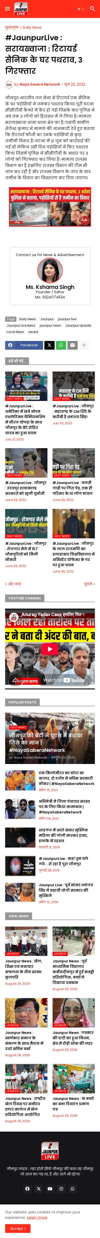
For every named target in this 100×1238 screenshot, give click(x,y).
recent (33, 332)
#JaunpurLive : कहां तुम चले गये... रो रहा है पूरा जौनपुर (63, 861)
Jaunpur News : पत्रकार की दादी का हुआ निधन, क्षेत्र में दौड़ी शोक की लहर (73, 1038)
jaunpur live (67, 319)
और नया (14, 584)
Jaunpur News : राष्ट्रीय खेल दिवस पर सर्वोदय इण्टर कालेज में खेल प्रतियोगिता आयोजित (25, 1106)
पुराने (88, 584)
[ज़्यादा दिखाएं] (84, 345)
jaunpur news (50, 325)
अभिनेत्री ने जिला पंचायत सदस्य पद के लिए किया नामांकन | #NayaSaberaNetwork (64, 807)
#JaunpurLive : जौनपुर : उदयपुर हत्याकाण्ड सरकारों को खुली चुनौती (25, 488)
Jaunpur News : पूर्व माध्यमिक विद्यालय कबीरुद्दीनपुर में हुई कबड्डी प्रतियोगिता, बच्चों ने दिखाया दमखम (73, 972)
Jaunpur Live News (21, 325)
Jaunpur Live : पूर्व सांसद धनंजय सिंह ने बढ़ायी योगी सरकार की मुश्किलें (66, 890)
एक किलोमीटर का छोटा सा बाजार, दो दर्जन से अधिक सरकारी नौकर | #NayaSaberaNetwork (66, 778)
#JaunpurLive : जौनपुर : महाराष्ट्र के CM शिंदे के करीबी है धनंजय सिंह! (73, 411)
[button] (7, 9)
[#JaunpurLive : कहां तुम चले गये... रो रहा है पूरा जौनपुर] (20, 866)
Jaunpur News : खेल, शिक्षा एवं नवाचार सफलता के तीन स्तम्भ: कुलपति (23, 969)
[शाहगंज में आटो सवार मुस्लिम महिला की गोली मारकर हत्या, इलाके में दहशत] (20, 838)
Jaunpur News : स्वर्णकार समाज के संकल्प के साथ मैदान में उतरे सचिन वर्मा (24, 1040)
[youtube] (50, 1189)
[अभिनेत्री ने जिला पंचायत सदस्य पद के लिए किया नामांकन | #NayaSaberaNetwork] (20, 809)
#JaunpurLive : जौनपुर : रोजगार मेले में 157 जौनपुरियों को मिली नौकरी (25, 551)
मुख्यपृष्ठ (12, 28)
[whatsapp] (72, 1189)
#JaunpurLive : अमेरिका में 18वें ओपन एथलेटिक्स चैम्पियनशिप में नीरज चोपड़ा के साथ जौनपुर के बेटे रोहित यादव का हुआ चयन (25, 420)
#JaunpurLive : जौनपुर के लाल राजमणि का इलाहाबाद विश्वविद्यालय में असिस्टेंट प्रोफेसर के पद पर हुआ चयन (74, 554)
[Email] (72, 345)
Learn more (37, 1217)
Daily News (32, 28)
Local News (15, 332)
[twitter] (38, 1189)
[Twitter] (49, 345)
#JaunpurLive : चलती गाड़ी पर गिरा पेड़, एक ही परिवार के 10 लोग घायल (73, 488)
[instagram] (61, 1189)
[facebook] (27, 1189)
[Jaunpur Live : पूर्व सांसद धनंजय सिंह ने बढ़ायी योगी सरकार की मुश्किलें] (20, 892)
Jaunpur (47, 319)
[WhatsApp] (61, 345)
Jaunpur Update (78, 325)
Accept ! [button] (17, 1228)
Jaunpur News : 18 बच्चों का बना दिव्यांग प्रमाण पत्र (73, 1104)
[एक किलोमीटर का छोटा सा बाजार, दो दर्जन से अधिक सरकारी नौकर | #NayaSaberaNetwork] (20, 780)
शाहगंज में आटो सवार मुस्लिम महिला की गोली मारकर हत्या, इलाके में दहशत (63, 835)
